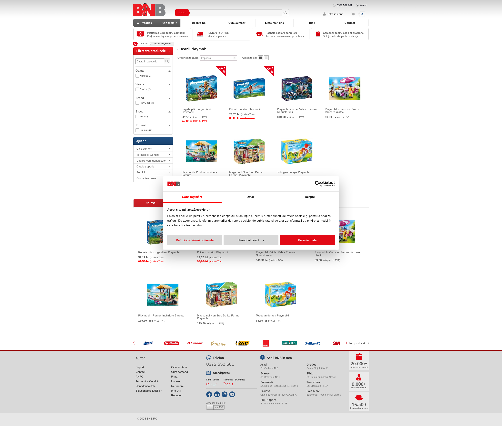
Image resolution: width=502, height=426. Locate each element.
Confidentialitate (146, 386)
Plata (174, 376)
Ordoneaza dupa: (188, 57)
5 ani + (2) (145, 89)
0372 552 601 (344, 5)
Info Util (176, 390)
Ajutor (363, 5)
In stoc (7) (145, 116)
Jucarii (144, 43)
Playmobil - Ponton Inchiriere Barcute (199, 173)
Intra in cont (335, 14)
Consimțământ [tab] (192, 196)
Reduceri (176, 395)
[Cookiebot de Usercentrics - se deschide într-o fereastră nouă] (318, 184)
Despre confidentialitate (151, 160)
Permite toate (307, 240)
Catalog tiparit (145, 166)
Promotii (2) (146, 130)
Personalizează (248, 240)
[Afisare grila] (260, 59)
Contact (350, 22)
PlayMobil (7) (147, 102)
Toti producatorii (359, 343)
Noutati (151, 203)
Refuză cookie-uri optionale (195, 240)
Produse (157, 22)
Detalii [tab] (251, 196)
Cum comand (179, 371)
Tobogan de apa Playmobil (293, 172)
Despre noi (199, 22)
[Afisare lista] (266, 59)
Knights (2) (145, 75)
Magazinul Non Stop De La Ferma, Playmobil (246, 173)
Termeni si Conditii (147, 154)
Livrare (175, 381)
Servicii (140, 172)
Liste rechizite (274, 22)
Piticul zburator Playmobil (244, 109)
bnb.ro (152, 418)
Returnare (177, 386)
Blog (312, 22)
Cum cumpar (236, 22)
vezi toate (169, 22)
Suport (140, 367)
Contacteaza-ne (146, 178)
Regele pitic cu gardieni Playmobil (196, 110)
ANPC (139, 376)
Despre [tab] (310, 196)
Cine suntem (144, 148)
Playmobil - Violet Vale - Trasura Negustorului (297, 110)
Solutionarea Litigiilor (149, 390)
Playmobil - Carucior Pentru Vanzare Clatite (342, 110)
